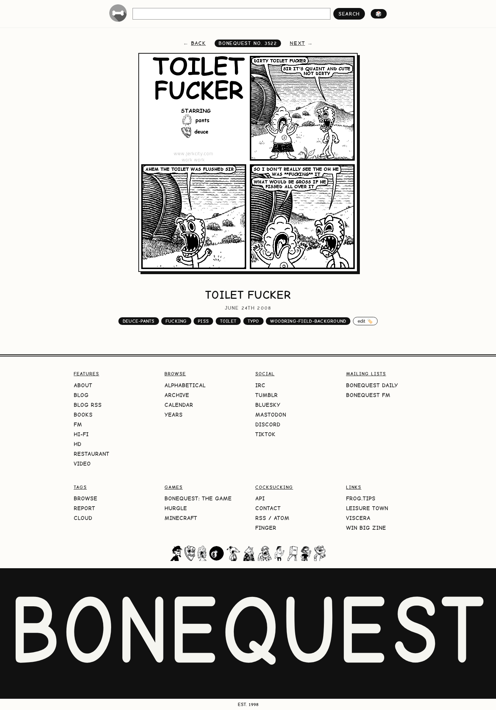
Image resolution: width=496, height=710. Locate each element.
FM (78, 424)
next (297, 43)
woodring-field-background (308, 321)
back (198, 43)
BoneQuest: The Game (198, 498)
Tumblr (266, 395)
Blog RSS (88, 404)
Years (173, 414)
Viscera (358, 518)
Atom (281, 518)
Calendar (178, 404)
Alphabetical (185, 385)
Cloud (83, 518)
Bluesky (267, 404)
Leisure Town (367, 508)
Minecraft (180, 518)
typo (253, 321)
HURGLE (175, 508)
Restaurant (91, 453)
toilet (228, 321)
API (260, 498)
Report (84, 508)
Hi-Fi (81, 434)
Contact (268, 508)
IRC (260, 385)
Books (83, 414)
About (83, 385)
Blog (81, 395)
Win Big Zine (366, 527)
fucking (176, 321)
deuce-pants (139, 321)
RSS (260, 518)
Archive (176, 395)
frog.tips (360, 498)
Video (82, 463)
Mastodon (270, 414)
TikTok (265, 434)
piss (203, 321)
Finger (265, 527)
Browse (85, 498)
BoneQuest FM (368, 395)
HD (77, 444)
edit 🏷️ (365, 321)
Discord (267, 424)
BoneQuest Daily (372, 385)
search (349, 14)
